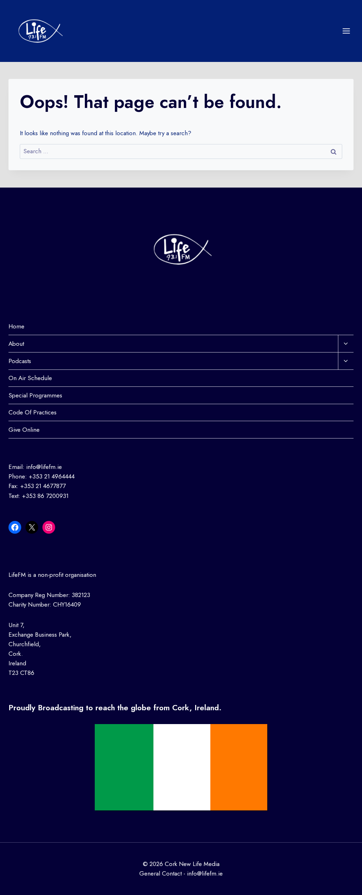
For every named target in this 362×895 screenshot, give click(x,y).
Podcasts (19, 361)
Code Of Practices (32, 412)
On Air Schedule (30, 378)
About (16, 343)
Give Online (24, 429)
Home (16, 326)
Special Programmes (35, 395)
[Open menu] (346, 30)
